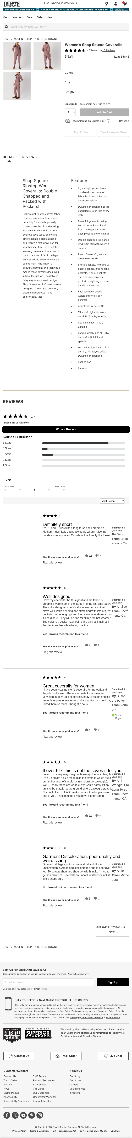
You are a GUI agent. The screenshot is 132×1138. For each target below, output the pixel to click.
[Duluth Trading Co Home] (12, 4)
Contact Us (9, 1076)
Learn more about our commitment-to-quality (94, 1032)
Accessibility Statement (16, 1101)
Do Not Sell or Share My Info (93, 1131)
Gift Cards (38, 1088)
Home (6, 38)
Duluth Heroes (77, 1088)
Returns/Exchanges (44, 1080)
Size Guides (39, 1084)
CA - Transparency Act (64, 1131)
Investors (74, 1092)
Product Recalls (42, 1101)
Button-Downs (47, 38)
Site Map (115, 1131)
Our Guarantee (41, 1092)
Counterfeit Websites (44, 1096)
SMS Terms (39, 1076)
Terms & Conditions (40, 1131)
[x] (15, 1115)
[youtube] (23, 1115)
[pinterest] (31, 1115)
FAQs (6, 1088)
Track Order (10, 1080)
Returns (124, 121)
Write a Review (66, 429)
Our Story (74, 1076)
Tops (30, 38)
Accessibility (10, 1096)
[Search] (6, 27)
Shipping (8, 1084)
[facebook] (6, 1115)
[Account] (116, 4)
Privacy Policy (40, 988)
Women (18, 38)
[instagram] (39, 1115)
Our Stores (75, 1080)
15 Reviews (108, 50)
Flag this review (52, 562)
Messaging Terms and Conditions (86, 1017)
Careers (73, 1084)
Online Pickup (11, 1092)
